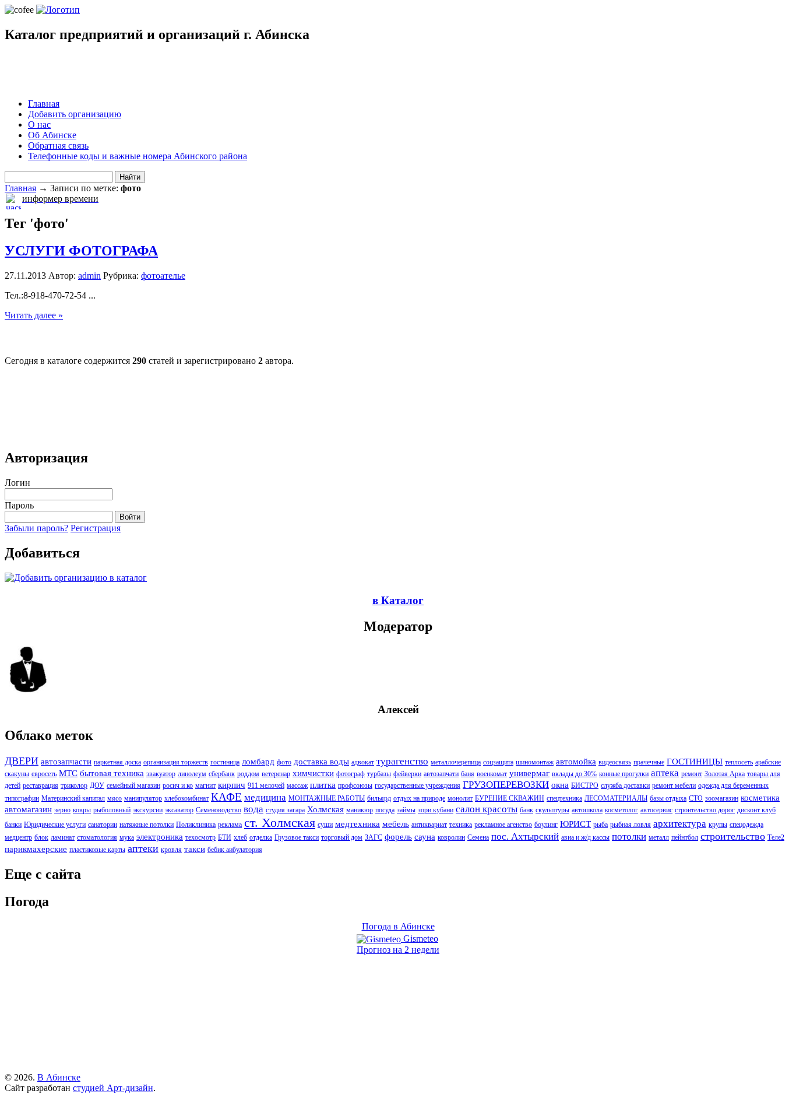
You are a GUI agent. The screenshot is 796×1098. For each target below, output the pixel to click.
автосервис (656, 810)
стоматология (97, 837)
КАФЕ (226, 797)
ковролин (451, 837)
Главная (43, 103)
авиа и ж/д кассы (585, 837)
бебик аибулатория (234, 850)
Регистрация (96, 528)
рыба (600, 824)
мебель (395, 824)
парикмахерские (36, 849)
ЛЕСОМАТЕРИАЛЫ (615, 798)
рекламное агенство (503, 824)
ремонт (691, 774)
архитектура (679, 823)
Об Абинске (52, 135)
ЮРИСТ (575, 824)
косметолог (621, 810)
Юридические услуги (55, 824)
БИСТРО (584, 785)
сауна (424, 836)
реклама (230, 824)
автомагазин (28, 809)
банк (526, 810)
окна (560, 785)
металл (659, 837)
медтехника (357, 824)
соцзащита (498, 762)
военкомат (492, 774)
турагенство (402, 761)
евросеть (44, 774)
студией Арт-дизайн (113, 1088)
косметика (760, 797)
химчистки (313, 773)
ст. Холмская (279, 822)
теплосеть (739, 762)
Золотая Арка (725, 774)
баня (467, 774)
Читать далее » (34, 315)
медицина (265, 797)
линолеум (192, 774)
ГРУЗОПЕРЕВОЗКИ (506, 784)
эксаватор (179, 810)
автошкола (587, 810)
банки (13, 824)
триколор (74, 785)
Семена (478, 837)
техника (460, 824)
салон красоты (486, 809)
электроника (159, 836)
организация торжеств (175, 762)
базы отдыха (668, 798)
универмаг (529, 773)
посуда (385, 810)
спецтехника (564, 798)
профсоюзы (355, 785)
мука (126, 837)
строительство (732, 836)
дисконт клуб (756, 810)
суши (325, 824)
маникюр (359, 810)
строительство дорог (705, 810)
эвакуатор (160, 774)
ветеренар (276, 774)
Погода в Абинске (398, 926)
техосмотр (200, 837)
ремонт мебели (674, 785)
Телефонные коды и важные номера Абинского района (137, 156)
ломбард (258, 761)
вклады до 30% (574, 774)
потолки (629, 836)
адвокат (362, 762)
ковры (82, 810)
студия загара (285, 810)
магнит (205, 785)
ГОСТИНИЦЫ (695, 761)
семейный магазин (133, 785)
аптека (665, 772)
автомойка (576, 761)
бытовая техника (112, 773)
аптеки (143, 848)
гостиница (224, 762)
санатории (102, 824)
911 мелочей (266, 785)
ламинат (63, 837)
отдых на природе (419, 798)
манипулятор (143, 798)
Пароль (19, 505)
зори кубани (435, 810)
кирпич (231, 785)
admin (89, 275)
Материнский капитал (73, 798)
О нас (39, 124)
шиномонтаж (535, 762)
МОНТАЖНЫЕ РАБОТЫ (326, 798)
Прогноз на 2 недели (398, 950)
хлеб (240, 837)
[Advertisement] (141, 71)
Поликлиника (196, 824)
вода (253, 809)
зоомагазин (721, 798)
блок (41, 837)
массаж (297, 785)
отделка (260, 837)
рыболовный (112, 810)
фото (284, 762)
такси (194, 849)
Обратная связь (58, 145)
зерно (62, 810)
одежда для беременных (733, 785)
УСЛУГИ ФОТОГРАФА (81, 250)
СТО (696, 798)
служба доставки (625, 785)
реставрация (40, 785)
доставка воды (321, 761)
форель (398, 836)
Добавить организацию (74, 114)
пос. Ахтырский (525, 836)
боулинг (546, 824)
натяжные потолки (146, 824)
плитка (323, 785)
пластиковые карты (97, 850)
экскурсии (148, 810)
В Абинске (58, 1077)
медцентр (18, 837)
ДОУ (97, 785)
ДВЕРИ (21, 761)
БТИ (224, 837)
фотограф (350, 774)
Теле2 (775, 837)
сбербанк (222, 774)
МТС (68, 773)
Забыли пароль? (36, 528)
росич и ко (178, 785)
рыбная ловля (630, 824)
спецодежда (746, 824)
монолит (460, 798)
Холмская (325, 809)
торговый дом (341, 837)
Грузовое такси (296, 837)
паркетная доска (117, 762)
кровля (171, 850)
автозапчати (441, 774)
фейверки (407, 774)
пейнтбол (684, 837)
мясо (114, 798)
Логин (17, 482)
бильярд (379, 798)
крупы (718, 824)
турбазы (379, 774)
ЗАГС (373, 837)
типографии (22, 798)
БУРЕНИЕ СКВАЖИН (509, 798)
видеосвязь (614, 762)
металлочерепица (456, 762)
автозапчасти (66, 761)
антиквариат (429, 824)
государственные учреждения (417, 785)
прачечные (648, 762)
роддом (248, 774)
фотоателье (163, 275)
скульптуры (552, 810)
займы (406, 810)
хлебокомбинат (186, 798)
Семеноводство (218, 810)
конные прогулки (624, 774)
